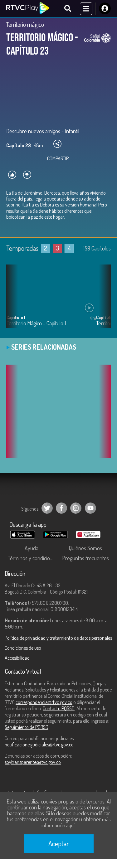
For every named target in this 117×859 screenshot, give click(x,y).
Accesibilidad (17, 658)
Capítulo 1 (16, 317)
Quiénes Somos (85, 548)
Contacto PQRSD (59, 708)
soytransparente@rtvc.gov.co (33, 762)
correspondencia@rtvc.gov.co (44, 702)
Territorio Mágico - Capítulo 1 (36, 323)
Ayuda (31, 548)
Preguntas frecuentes (85, 558)
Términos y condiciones (33, 558)
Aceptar (58, 843)
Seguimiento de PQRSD (26, 727)
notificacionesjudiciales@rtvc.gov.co (39, 744)
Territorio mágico (25, 24)
